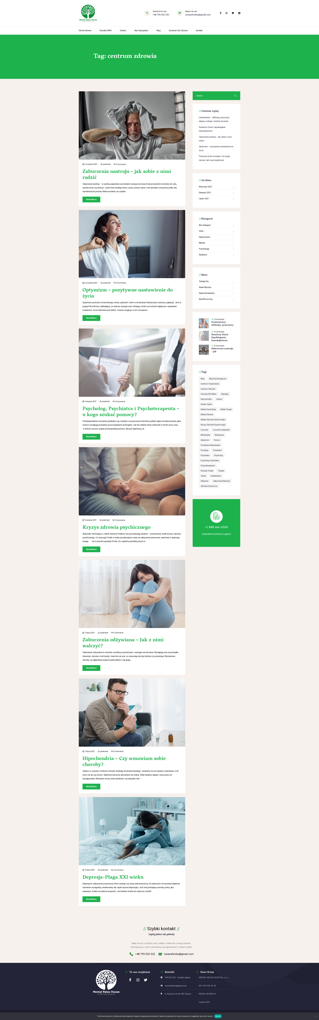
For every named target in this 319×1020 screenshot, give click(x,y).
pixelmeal (107, 164)
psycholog (218, 455)
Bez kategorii (205, 225)
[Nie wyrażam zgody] (316, 1016)
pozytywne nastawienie (210, 445)
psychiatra (205, 455)
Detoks (123, 30)
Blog (158, 30)
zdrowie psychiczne (209, 486)
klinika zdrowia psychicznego (213, 419)
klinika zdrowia (207, 414)
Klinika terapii (226, 409)
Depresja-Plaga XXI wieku (113, 877)
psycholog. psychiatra (210, 460)
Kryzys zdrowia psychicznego (116, 528)
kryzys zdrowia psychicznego (213, 425)
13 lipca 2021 (90, 633)
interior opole (206, 404)
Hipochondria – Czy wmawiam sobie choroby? (124, 762)
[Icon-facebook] (130, 980)
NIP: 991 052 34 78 (207, 986)
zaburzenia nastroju (221, 481)
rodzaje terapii (207, 471)
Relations (203, 255)
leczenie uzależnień (221, 430)
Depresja (224, 394)
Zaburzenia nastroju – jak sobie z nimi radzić (126, 175)
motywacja (219, 435)
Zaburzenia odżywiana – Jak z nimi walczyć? (123, 643)
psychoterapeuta (208, 466)
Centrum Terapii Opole (210, 384)
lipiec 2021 (204, 198)
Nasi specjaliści (141, 30)
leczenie (204, 430)
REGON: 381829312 (207, 994)
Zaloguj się (203, 281)
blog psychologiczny (217, 379)
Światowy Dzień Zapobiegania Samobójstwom (219, 338)
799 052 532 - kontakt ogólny (177, 977)
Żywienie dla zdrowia (178, 30)
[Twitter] (145, 980)
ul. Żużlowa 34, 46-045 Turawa (178, 994)
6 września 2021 (91, 164)
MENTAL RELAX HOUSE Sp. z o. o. (214, 977)
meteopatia (205, 435)
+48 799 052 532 (161, 14)
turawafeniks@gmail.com (198, 14)
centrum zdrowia (208, 389)
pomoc (217, 440)
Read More (91, 199)
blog (202, 379)
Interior (219, 399)
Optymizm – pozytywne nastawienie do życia (127, 293)
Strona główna (85, 30)
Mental (202, 243)
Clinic (201, 231)
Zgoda (217, 1016)
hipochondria (206, 399)
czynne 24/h (204, 1002)
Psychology (204, 249)
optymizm (205, 440)
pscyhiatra (217, 450)
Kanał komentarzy (207, 293)
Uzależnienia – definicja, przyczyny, (222, 323)
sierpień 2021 (205, 192)
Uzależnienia (216, 476)
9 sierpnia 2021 (91, 401)
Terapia (221, 471)
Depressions (204, 237)
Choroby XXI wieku (208, 394)
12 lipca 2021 (90, 870)
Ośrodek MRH (105, 30)
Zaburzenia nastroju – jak (222, 350)
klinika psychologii (208, 409)
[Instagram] (138, 980)
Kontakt (199, 30)
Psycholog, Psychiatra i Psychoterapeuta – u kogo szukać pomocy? (130, 412)
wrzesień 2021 (205, 187)
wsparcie (204, 481)
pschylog (204, 450)
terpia (203, 476)
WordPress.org (205, 299)
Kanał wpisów (205, 287)
